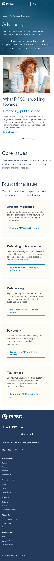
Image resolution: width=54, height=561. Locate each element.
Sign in (36, 4)
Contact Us (6, 541)
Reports (5, 527)
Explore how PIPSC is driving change (23, 353)
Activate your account (29, 442)
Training (5, 502)
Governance (6, 523)
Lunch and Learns (9, 509)
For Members (15, 16)
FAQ (3, 537)
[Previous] (19, 138)
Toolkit (4, 506)
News (4, 484)
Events (4, 488)
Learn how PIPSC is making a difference (24, 269)
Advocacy (5, 467)
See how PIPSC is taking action (25, 228)
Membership (6, 474)
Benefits (5, 471)
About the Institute (9, 519)
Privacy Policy (7, 545)
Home (4, 16)
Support (5, 463)
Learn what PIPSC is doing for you (24, 395)
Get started (27, 434)
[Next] (33, 138)
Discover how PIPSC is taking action (24, 311)
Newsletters (6, 492)
